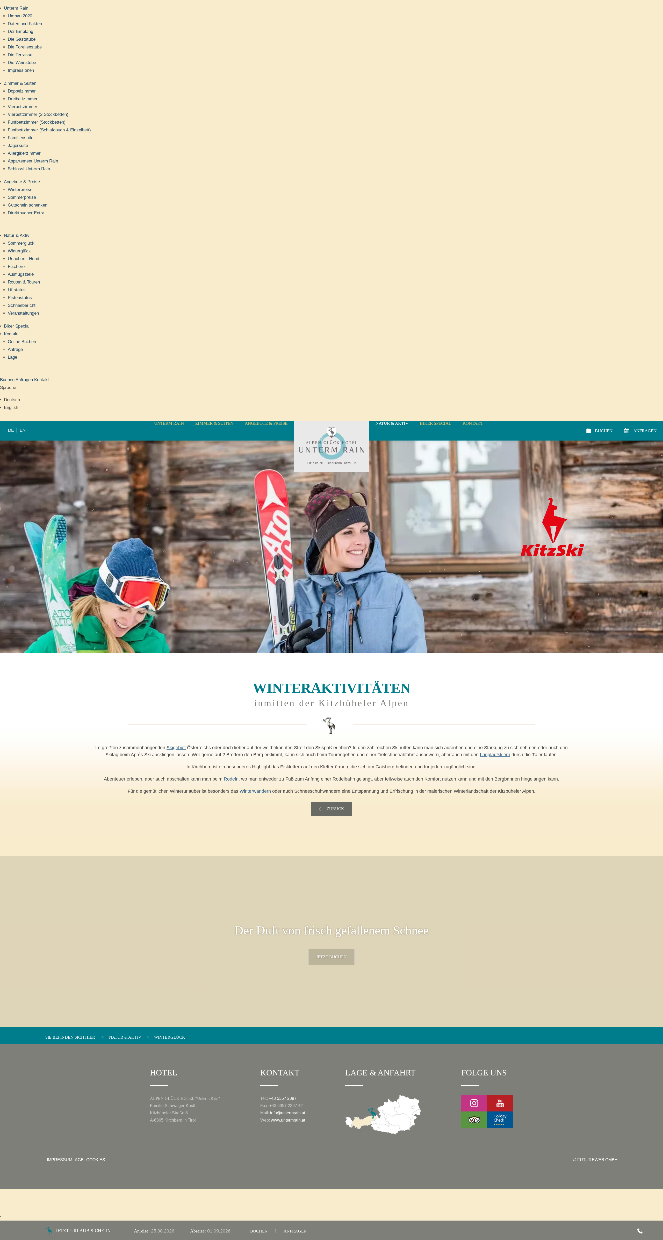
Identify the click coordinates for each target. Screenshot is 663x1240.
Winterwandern (255, 791)
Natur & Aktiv (17, 235)
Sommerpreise (22, 197)
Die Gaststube (21, 39)
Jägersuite (18, 145)
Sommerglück (21, 243)
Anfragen (25, 379)
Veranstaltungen (23, 313)
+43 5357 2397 (283, 1098)
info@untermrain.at (287, 1113)
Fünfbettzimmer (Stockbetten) (37, 122)
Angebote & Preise (22, 181)
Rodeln (231, 779)
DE (11, 430)
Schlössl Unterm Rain (29, 168)
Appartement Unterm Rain (33, 161)
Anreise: (142, 1231)
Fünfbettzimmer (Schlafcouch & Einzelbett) (49, 129)
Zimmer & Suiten (20, 83)
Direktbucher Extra (26, 212)
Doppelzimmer (22, 91)
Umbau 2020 (20, 15)
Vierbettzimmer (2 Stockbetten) (38, 114)
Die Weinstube (22, 62)
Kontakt (11, 333)
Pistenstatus (20, 297)
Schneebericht (21, 305)
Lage (12, 357)
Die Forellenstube (25, 47)
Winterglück (19, 251)
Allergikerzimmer (24, 153)
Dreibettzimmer (23, 98)
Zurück (335, 808)
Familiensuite (20, 137)
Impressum (59, 1160)
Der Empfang (20, 31)
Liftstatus (17, 289)
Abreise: (198, 1231)
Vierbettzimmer (22, 106)
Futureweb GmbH (597, 1160)
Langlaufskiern (495, 754)
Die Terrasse (20, 54)
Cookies (95, 1160)
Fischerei (17, 266)
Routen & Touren (24, 282)
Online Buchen (22, 341)
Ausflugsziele (21, 274)
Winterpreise (20, 189)
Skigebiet (176, 747)
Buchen (8, 379)
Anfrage (15, 349)
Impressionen (21, 70)
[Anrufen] (640, 1231)
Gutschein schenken (27, 205)
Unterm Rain (16, 8)
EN (23, 430)
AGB (79, 1160)
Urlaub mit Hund (23, 258)
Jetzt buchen (331, 957)
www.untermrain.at (288, 1120)
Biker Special (17, 326)
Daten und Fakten (25, 23)
